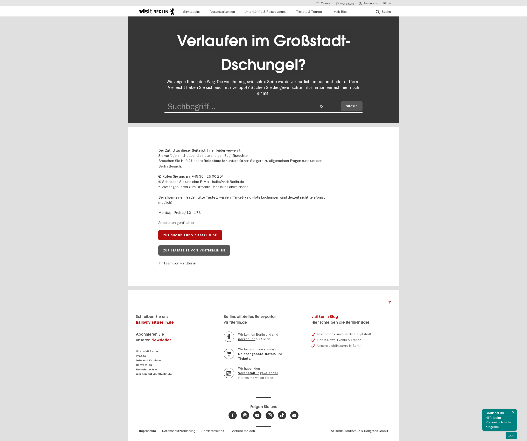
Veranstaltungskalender (258, 373)
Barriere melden (243, 431)
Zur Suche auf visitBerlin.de (190, 235)
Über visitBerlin (147, 351)
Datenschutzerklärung (178, 431)
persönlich (246, 339)
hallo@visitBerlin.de (228, 181)
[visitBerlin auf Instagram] (270, 415)
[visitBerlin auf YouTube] (257, 415)
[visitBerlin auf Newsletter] (294, 415)
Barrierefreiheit (212, 431)
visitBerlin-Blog (324, 316)
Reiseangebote (250, 354)
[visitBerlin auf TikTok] (282, 415)
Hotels (270, 354)
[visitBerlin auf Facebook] (233, 415)
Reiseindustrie (146, 369)
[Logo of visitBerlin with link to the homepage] (156, 11)
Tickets (244, 359)
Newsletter (161, 340)
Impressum (147, 431)
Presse (141, 356)
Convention (144, 365)
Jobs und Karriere (148, 360)
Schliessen (513, 412)
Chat (511, 436)
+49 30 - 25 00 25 (206, 176)
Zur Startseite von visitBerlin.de (194, 250)
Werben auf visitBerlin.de (154, 374)
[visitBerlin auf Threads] (245, 415)
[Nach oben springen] (389, 303)
